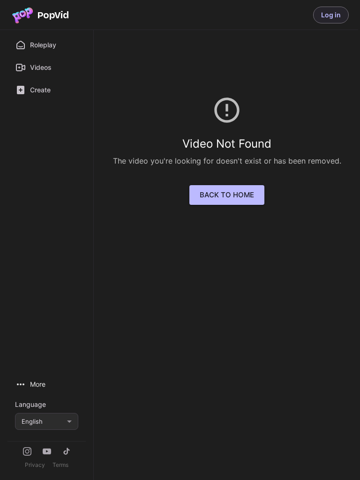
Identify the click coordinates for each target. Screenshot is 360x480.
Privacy (35, 464)
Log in (331, 15)
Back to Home (227, 194)
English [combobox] (32, 421)
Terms (60, 464)
